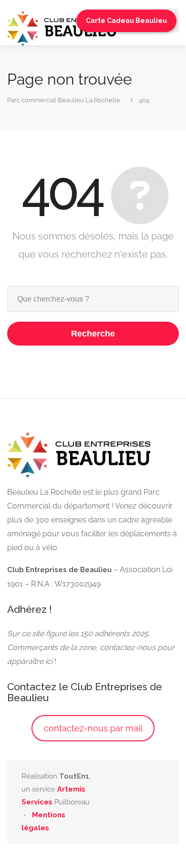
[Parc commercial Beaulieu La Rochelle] (62, 27)
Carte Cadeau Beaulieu (126, 20)
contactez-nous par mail (93, 728)
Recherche (93, 333)
